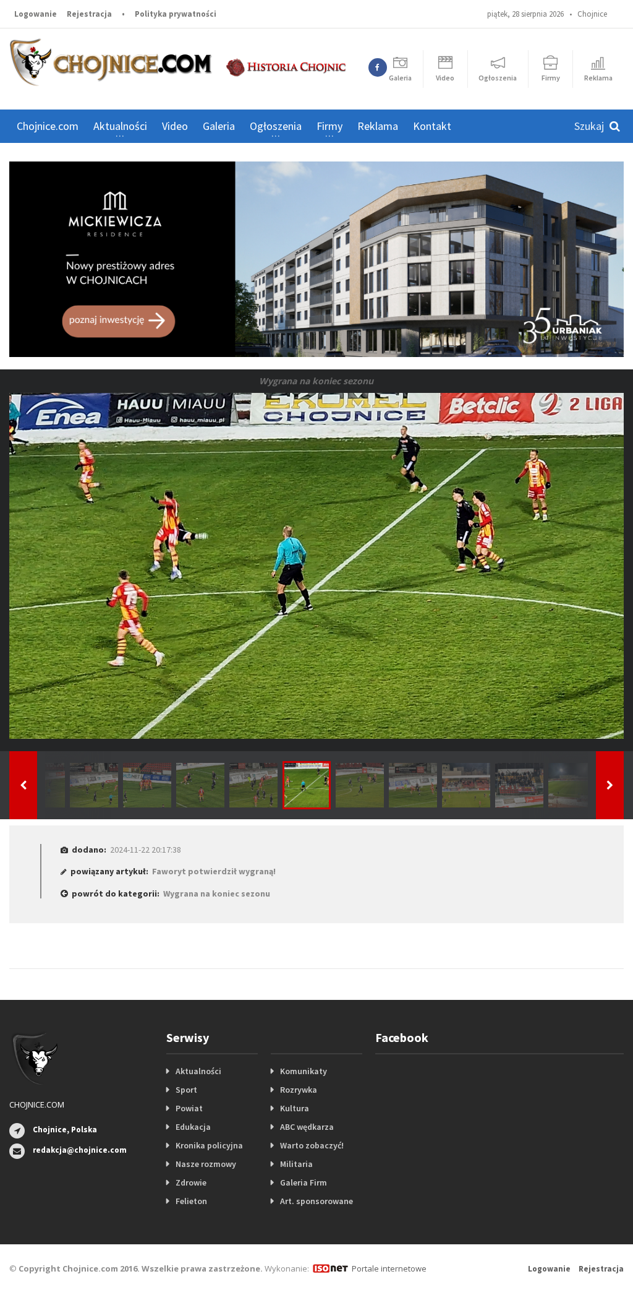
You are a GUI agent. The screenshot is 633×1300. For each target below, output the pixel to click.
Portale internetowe (389, 1268)
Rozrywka (298, 1089)
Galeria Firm (303, 1182)
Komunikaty (303, 1071)
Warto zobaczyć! (312, 1145)
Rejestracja (89, 14)
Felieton (191, 1201)
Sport (186, 1089)
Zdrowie (191, 1182)
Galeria (219, 126)
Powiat (189, 1108)
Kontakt (432, 126)
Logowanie (35, 14)
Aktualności (198, 1071)
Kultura (294, 1108)
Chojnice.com (48, 126)
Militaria (296, 1163)
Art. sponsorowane (316, 1201)
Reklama (377, 126)
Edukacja (193, 1126)
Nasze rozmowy (206, 1163)
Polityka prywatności (175, 14)
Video (175, 126)
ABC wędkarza (307, 1126)
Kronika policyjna (209, 1145)
